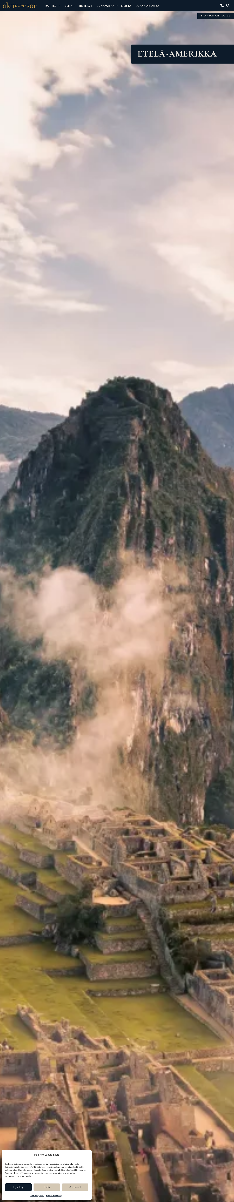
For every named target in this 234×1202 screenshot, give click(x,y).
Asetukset (75, 1187)
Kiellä (47, 1187)
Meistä (126, 5)
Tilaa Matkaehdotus (215, 16)
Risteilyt (85, 5)
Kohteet (51, 5)
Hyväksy (18, 1187)
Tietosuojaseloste (53, 1195)
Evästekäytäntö (37, 1195)
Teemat (68, 5)
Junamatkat (106, 5)
